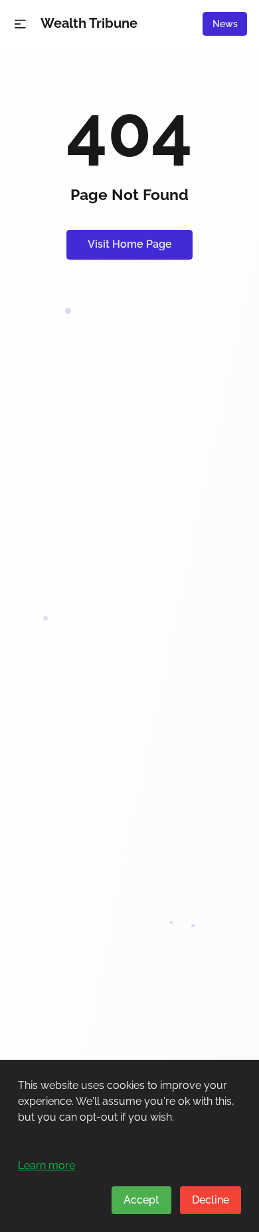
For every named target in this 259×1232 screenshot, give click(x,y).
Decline (210, 1200)
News (225, 24)
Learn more (46, 1165)
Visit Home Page (130, 244)
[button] (20, 24)
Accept (141, 1200)
